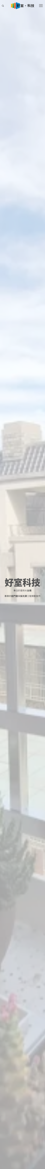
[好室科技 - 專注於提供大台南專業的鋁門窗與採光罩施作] (22, 5)
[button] (3, 5)
